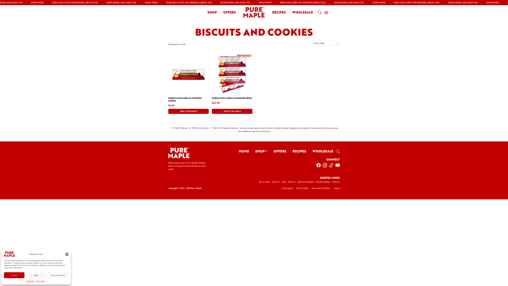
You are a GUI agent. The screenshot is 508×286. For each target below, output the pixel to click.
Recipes (279, 12)
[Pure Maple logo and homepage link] (178, 153)
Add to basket (188, 111)
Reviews (292, 182)
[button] (67, 254)
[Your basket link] (325, 12)
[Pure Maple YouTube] (337, 165)
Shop (212, 12)
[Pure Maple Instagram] (325, 165)
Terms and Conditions (321, 188)
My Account (264, 182)
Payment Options (323, 182)
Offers (229, 12)
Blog (284, 182)
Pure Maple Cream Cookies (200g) (185, 99)
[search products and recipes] (319, 12)
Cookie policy (287, 188)
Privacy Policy (40, 281)
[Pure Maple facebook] (318, 165)
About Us (276, 182)
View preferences (58, 275)
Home (244, 151)
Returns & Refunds (306, 182)
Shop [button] (260, 151)
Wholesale (302, 12)
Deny (36, 275)
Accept (14, 275)
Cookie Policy (30, 281)
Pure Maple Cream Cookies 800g (232, 98)
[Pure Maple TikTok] (331, 165)
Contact (336, 188)
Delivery (336, 182)
